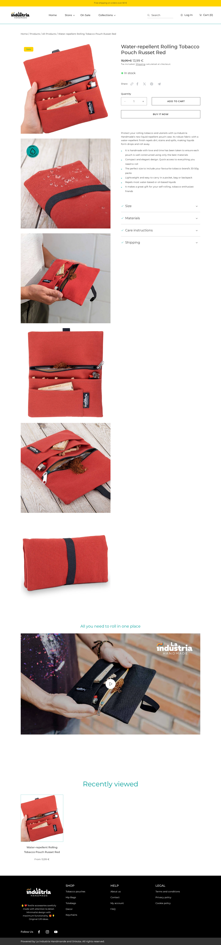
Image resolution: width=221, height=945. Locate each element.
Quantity (126, 94)
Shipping (140, 64)
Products (35, 33)
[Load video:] (110, 684)
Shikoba (76, 941)
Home (24, 33)
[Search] (149, 15)
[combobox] (160, 15)
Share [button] (124, 83)
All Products (49, 33)
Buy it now (161, 114)
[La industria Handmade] (20, 15)
